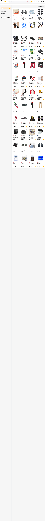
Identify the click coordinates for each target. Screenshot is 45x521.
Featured (42, 6)
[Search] (31, 1)
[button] (35, 1)
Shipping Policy (5, 11)
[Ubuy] (4, 1)
